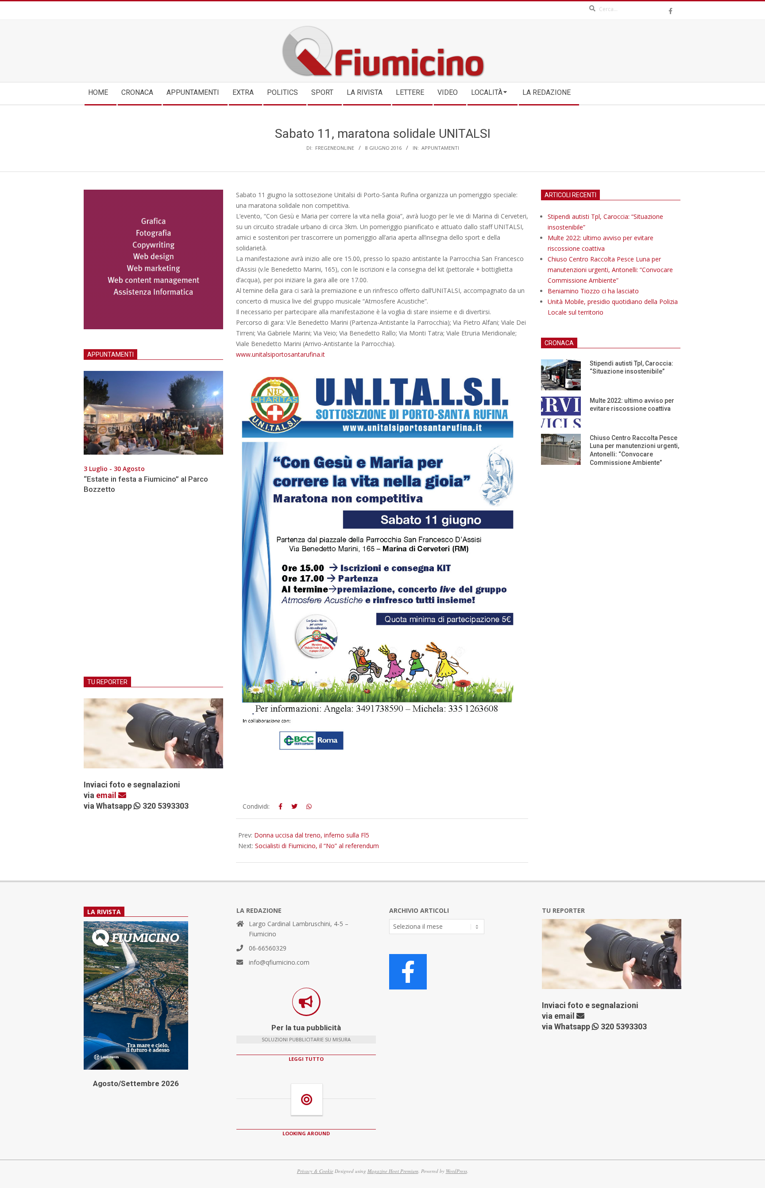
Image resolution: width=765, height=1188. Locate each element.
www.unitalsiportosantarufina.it (280, 354)
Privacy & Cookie (315, 1171)
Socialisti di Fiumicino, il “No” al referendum (317, 845)
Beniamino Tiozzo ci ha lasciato (593, 291)
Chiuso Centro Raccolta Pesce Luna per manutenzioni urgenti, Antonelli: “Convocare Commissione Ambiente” (610, 269)
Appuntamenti (440, 147)
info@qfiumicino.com (279, 962)
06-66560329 (267, 948)
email (107, 795)
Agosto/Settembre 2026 (136, 1083)
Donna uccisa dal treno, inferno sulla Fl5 (311, 835)
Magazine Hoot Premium (392, 1171)
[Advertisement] (153, 590)
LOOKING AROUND (306, 1133)
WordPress (456, 1171)
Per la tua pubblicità (306, 1027)
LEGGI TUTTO (306, 1059)
